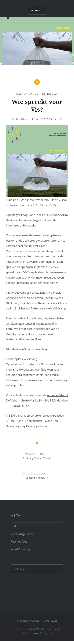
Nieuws (52, 93)
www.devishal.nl (57, 395)
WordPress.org (20, 549)
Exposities (37, 93)
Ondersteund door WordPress (31, 628)
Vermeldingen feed (22, 534)
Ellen (32, 119)
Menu (39, 10)
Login (14, 526)
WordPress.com (43, 633)
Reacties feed (19, 541)
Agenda (22, 93)
